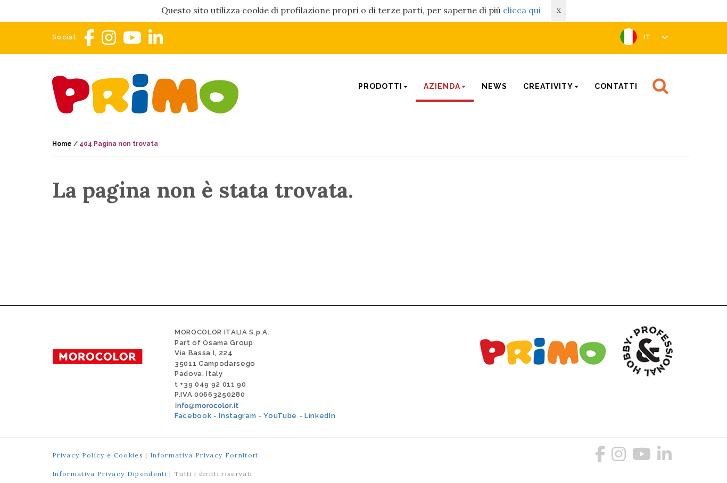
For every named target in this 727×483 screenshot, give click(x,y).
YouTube (280, 416)
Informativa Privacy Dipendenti (109, 474)
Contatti (616, 86)
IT (648, 37)
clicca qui (522, 10)
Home (62, 144)
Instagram (237, 416)
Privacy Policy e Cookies (97, 455)
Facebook (193, 416)
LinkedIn (319, 416)
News (494, 86)
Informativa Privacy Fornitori (204, 455)
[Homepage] (148, 92)
